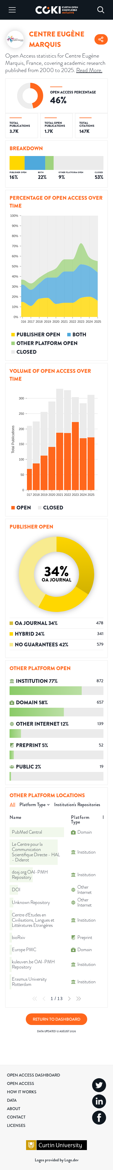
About (13, 1109)
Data (12, 1100)
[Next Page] (69, 998)
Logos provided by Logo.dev (57, 1160)
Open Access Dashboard (33, 1075)
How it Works (22, 1092)
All (12, 804)
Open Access (20, 1083)
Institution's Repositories (77, 804)
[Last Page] (78, 998)
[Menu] (12, 10)
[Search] (101, 10)
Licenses (16, 1125)
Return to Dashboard (56, 1019)
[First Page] (34, 998)
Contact (16, 1117)
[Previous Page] (44, 998)
